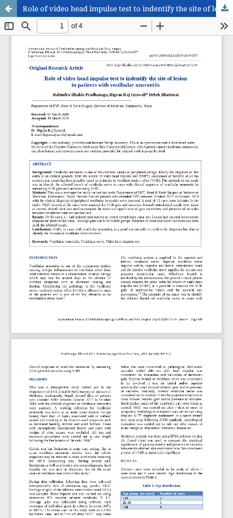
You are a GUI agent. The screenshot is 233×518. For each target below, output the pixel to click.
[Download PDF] (224, 8)
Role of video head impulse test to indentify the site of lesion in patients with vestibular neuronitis (128, 8)
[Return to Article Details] (8, 8)
